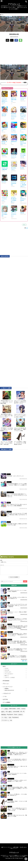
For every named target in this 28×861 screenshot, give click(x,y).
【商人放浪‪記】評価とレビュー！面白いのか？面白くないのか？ (6, 416)
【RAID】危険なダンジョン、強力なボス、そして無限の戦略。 (6, 402)
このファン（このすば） (10, 677)
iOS (7, 711)
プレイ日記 (4, 717)
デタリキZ (7, 670)
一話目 (9, 717)
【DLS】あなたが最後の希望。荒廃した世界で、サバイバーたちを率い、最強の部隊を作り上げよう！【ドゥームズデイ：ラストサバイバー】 (17, 642)
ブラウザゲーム (5, 720)
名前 (1, 560)
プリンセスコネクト (9, 673)
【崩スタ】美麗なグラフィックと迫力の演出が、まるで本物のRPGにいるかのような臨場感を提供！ (17, 657)
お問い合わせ (24, 847)
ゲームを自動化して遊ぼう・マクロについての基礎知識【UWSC (20, 443)
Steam (15, 714)
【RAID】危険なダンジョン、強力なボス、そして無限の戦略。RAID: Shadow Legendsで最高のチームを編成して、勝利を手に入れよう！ (17, 753)
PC (24, 711)
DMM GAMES (12, 708)
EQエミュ (7, 675)
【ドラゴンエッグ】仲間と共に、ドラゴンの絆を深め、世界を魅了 (6, 443)
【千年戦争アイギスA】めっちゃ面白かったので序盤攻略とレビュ (6, 429)
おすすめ (8, 522)
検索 (25, 581)
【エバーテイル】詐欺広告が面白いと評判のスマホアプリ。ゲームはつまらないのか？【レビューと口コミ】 (17, 760)
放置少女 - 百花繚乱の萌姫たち (13, 99)
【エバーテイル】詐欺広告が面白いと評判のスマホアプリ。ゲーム (20, 402)
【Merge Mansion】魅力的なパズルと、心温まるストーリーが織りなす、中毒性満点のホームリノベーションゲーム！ (17, 634)
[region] (14, 53)
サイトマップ (14, 848)
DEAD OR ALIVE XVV (9, 690)
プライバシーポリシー (7, 847)
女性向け (20, 714)
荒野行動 (22, 212)
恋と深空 (22, 167)
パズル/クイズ (7, 693)
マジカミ (8, 474)
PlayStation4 (10, 714)
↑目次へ (24, 224)
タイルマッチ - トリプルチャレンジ (4, 199)
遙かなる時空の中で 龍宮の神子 (4, 214)
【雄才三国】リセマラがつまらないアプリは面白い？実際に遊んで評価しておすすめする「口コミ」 (17, 515)
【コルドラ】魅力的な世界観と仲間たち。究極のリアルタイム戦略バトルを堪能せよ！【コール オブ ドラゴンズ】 (17, 788)
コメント (2, 565)
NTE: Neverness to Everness (23, 199)
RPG (8, 588)
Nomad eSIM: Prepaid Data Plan (13, 183)
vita (11, 720)
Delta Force (4, 181)
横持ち (10, 711)
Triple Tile (4, 155)
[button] (7, 40)
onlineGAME (16, 711)
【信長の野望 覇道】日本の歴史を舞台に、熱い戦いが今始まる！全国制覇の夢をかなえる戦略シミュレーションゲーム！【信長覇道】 (17, 627)
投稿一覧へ (24, 660)
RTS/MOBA (9, 511)
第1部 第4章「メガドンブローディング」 (15, 476)
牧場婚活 (8, 502)
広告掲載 (16, 847)
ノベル (5, 696)
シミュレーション (10, 492)
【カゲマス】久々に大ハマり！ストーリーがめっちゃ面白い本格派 (20, 416)
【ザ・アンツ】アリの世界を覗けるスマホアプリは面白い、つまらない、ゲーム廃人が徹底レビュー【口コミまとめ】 (17, 809)
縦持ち (3, 711)
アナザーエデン (8, 672)
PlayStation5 (15, 717)
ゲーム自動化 (6, 702)
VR (21, 711)
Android (23, 708)
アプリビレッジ (14, 4)
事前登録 (3, 714)
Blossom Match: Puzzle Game (23, 143)
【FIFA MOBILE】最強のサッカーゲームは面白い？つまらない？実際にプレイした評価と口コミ (17, 485)
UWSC (18, 708)
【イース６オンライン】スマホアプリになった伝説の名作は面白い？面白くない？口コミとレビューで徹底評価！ (17, 605)
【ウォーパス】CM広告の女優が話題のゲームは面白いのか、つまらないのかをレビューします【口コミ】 (17, 495)
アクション (9, 482)
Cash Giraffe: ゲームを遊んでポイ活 (23, 155)
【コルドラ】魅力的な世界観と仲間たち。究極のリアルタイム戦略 (20, 429)
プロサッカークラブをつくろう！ (13, 214)
